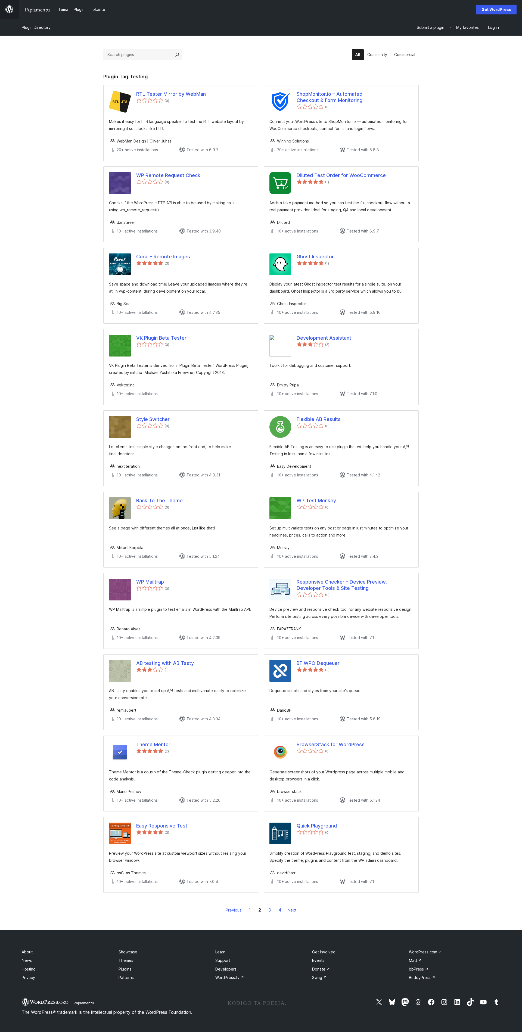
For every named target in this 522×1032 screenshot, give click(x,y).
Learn (220, 952)
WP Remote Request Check (168, 175)
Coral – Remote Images (163, 256)
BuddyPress (422, 977)
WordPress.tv (229, 977)
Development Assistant (324, 338)
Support (222, 960)
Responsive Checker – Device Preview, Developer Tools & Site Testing (342, 585)
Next (292, 910)
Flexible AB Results (319, 419)
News (27, 960)
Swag (319, 977)
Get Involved (323, 952)
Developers (226, 969)
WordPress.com (425, 952)
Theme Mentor (153, 744)
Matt (415, 960)
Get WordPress (496, 9)
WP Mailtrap (150, 582)
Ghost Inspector (315, 256)
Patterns (126, 977)
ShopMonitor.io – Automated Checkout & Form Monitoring (329, 97)
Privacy (28, 977)
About (27, 952)
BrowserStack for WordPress (331, 744)
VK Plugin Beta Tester (161, 338)
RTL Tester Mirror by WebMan (171, 94)
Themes (126, 960)
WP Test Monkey (316, 500)
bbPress (418, 969)
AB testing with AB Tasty (165, 663)
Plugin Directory (36, 27)
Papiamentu (84, 1003)
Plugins (125, 969)
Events (318, 960)
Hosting (29, 969)
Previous (234, 910)
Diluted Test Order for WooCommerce (341, 175)
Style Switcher (153, 419)
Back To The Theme (159, 500)
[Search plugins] (177, 54)
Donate (321, 969)
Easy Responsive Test (161, 826)
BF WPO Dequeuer (318, 663)
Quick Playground (317, 826)
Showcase (128, 952)
